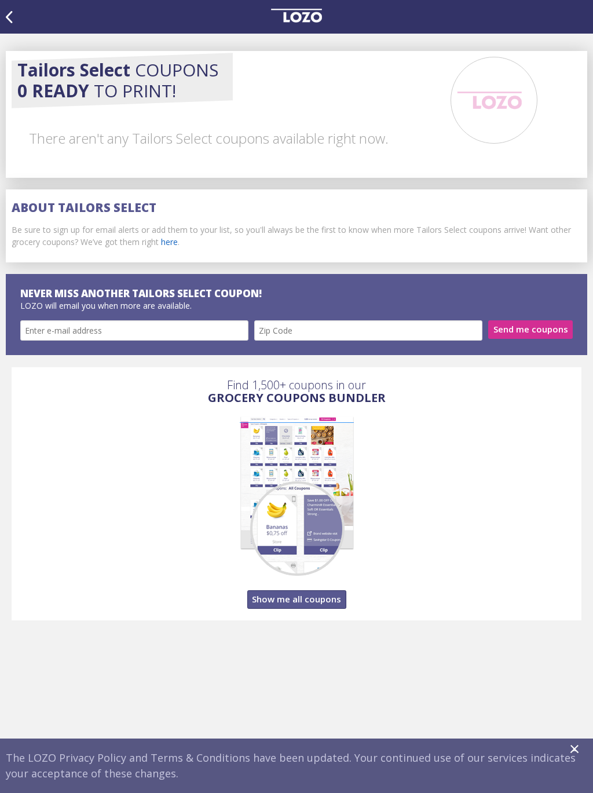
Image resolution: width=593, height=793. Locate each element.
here (169, 241)
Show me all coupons (296, 599)
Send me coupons (530, 329)
